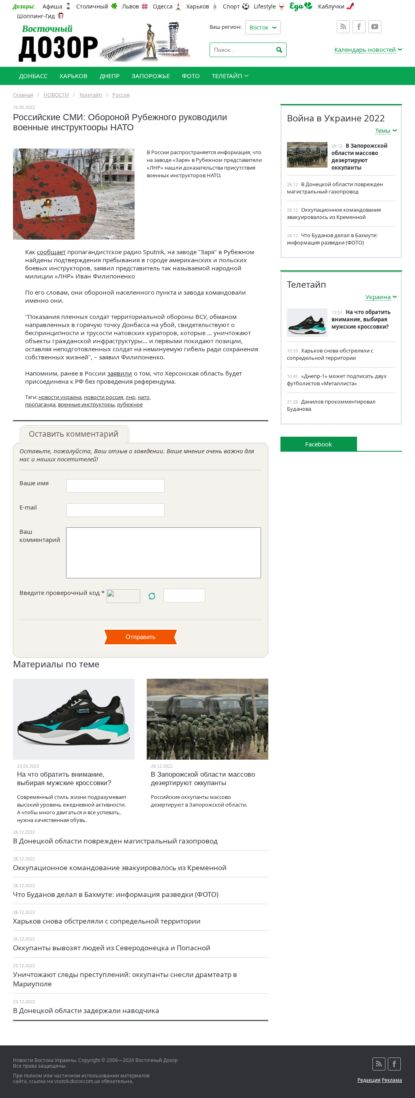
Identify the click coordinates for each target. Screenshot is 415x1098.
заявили (119, 373)
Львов (130, 6)
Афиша (52, 6)
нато (144, 397)
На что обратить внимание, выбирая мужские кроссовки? (64, 779)
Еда (301, 6)
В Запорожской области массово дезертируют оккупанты (203, 779)
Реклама (392, 1080)
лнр (130, 397)
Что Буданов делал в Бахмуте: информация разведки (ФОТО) (115, 894)
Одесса (163, 6)
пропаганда (40, 404)
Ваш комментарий (39, 535)
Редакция (369, 1080)
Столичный (92, 6)
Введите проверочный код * (62, 592)
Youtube (374, 26)
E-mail (28, 507)
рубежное (130, 404)
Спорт (231, 6)
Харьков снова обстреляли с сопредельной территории (107, 921)
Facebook (359, 26)
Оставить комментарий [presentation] (73, 434)
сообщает (51, 252)
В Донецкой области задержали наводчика (86, 1010)
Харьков (197, 6)
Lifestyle (265, 6)
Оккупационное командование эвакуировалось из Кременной (120, 867)
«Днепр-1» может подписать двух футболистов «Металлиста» (337, 379)
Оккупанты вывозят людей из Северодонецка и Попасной (111, 947)
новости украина (60, 397)
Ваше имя (34, 483)
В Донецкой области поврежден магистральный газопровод (115, 840)
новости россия (103, 397)
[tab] (74, 434)
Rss (343, 26)
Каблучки (331, 6)
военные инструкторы (86, 404)
